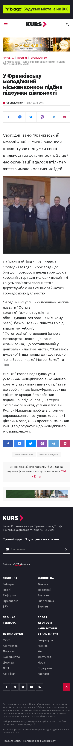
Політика (10, 578)
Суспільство (14, 103)
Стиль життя (47, 634)
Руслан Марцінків (48, 454)
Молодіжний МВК (24, 454)
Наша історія (47, 628)
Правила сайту (12, 741)
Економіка (45, 578)
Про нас (9, 617)
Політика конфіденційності (39, 741)
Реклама (9, 623)
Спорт (42, 617)
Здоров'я (44, 623)
